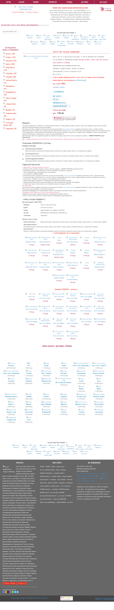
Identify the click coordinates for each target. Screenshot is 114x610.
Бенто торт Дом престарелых (75, 311)
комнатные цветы (45, 476)
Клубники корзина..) (11, 396)
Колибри (28, 396)
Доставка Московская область (48, 496)
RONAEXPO (14, 598)
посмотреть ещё (69, 118)
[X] (8, 592)
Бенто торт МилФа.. (100, 321)
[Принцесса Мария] (59, 275)
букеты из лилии (52, 483)
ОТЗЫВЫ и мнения (45, 489)
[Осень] (86, 263)
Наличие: (56, 110)
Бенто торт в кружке (86, 296)
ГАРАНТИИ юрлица (64, 489)
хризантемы (43, 483)
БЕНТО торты (59, 87)
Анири (64, 366)
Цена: (54, 113)
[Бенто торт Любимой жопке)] (45, 320)
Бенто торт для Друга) (45, 311)
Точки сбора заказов (68, 129)
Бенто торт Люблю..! (72, 323)
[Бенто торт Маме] (86, 319)
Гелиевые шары (62, 45)
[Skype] (15, 592)
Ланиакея (64, 396)
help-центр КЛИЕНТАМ (60, 499)
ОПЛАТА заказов (44, 492)
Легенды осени (45, 253)
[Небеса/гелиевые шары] (59, 263)
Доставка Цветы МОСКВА (57, 492)
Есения (86, 240)
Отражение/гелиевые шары (102, 267)
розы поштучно (44, 479)
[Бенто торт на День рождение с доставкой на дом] (36, 57)
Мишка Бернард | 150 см (101, 254)
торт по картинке (65, 486)
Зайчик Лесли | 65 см (100, 242)
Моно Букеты (48, 39)
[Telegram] (18, 592)
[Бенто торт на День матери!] (72, 332)
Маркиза (72, 253)
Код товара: (57, 84)
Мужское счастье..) (81, 404)
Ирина (99, 389)
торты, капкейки (44, 486)
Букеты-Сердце (94, 39)
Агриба (46, 366)
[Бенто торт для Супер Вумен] (59, 307)
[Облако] (72, 263)
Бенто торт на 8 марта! (59, 336)
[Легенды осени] (45, 250)
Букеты (39, 37)
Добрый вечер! (46, 381)
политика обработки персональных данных (89, 474)
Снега (29, 420)
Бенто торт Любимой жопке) (47, 323)
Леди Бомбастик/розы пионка (61, 254)
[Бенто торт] (31, 294)
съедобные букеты (59, 473)
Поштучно (29, 37)
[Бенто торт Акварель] (72, 294)
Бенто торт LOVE (59, 296)
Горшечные (34, 44)
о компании (54, 489)
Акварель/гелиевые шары (33, 242)
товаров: (107, 8)
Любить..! (11, 404)
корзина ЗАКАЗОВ (61, 502)
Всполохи (11, 381)
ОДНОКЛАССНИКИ (42, 598)
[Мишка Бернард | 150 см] (100, 251)
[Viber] (11, 592)
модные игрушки (67, 476)
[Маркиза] (72, 250)
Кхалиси (46, 396)
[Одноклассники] (6, 592)
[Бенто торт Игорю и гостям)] (86, 307)
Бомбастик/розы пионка (46, 242)
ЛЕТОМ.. (42, 466)
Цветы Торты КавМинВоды (47, 502)
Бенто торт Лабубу (31, 321)
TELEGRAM (26, 598)
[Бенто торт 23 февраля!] (45, 294)
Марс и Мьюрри (46, 404)
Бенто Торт (98, 44)
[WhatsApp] (13, 592)
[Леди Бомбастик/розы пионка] (59, 251)
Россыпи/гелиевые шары (74, 279)
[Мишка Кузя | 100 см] (31, 263)
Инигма (81, 389)
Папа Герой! (29, 412)
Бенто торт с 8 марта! (99, 366)
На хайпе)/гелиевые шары (46, 267)
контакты (70, 502)
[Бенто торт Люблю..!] (72, 320)
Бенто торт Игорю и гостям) (88, 311)
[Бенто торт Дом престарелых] (72, 307)
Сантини (81, 412)
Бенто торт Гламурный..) (101, 298)
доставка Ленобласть (46, 499)
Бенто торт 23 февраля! (46, 298)
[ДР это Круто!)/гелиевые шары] (72, 238)
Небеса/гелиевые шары (60, 267)
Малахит (29, 404)
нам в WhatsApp (78, 80)
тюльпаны (69, 479)
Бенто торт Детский (31, 309)
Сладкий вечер (11, 420)
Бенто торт (31, 296)
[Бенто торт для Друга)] (45, 307)
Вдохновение (81, 373)
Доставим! (70, 44)
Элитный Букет (75, 39)
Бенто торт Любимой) (59, 323)
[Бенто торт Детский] (31, 306)
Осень (86, 265)
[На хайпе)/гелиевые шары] (45, 263)
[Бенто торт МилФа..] (100, 319)
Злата (99, 381)
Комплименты (84, 39)
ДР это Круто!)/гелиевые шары (75, 242)
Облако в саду (11, 412)
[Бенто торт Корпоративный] (100, 307)
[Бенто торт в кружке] (86, 294)
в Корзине (66, 37)
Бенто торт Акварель (73, 298)
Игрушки (53, 44)
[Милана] (86, 250)
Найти (17, 31)
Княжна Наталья (31, 253)
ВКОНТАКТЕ (33, 598)
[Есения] (86, 237)
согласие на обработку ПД (93, 478)
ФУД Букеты (80, 44)
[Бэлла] (59, 237)
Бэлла (59, 240)
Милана (86, 253)
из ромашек (69, 483)
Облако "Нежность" (72, 265)
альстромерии (61, 479)
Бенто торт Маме (86, 321)
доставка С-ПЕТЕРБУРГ (65, 496)
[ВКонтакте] (4, 592)
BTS (29, 366)
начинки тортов (54, 486)
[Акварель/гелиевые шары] (31, 238)
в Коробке (57, 37)
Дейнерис (29, 381)
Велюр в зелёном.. (99, 373)
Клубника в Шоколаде (46, 473)
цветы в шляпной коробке (47, 470)
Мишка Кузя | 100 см (31, 267)
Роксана (63, 412)
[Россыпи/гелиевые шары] (72, 276)
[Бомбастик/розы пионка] (45, 238)
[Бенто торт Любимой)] (59, 320)
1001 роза (11, 366)
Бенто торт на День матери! (75, 336)
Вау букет (64, 373)
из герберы (53, 479)
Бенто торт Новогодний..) (81, 366)
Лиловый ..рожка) (98, 396)
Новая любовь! (99, 404)
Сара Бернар (99, 412)
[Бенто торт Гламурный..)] (100, 294)
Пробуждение (46, 412)
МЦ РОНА (20, 598)
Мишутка (64, 404)
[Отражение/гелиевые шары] (100, 263)
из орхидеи (62, 483)
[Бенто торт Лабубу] (31, 319)
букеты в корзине (61, 470)
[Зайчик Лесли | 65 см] (100, 238)
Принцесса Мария (59, 278)
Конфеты (43, 44)
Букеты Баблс (102, 39)
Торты (89, 44)
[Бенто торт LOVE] (59, 294)
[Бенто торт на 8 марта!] (59, 332)
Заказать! (59, 118)
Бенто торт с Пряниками (11, 373)
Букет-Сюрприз (46, 373)
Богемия (29, 373)
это (54, 87)
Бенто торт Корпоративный (102, 311)
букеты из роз (60, 466)
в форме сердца (56, 476)
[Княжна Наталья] (31, 250)
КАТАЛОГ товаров (50, 466)
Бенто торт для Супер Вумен (61, 311)
